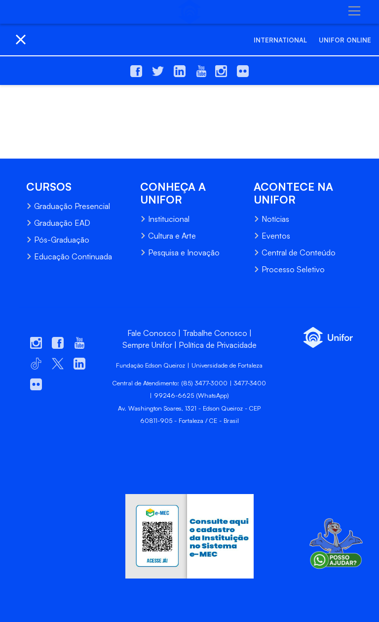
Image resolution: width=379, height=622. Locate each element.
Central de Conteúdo (299, 252)
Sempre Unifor (147, 345)
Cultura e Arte (172, 236)
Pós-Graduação (61, 240)
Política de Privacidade (218, 345)
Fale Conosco (151, 333)
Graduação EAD (62, 223)
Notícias (275, 219)
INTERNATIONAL (280, 40)
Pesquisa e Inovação (184, 252)
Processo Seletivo (293, 269)
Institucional (169, 219)
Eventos (276, 236)
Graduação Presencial (72, 206)
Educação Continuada (73, 256)
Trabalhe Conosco (215, 333)
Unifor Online (345, 40)
